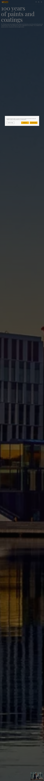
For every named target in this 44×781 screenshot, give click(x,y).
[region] (22, 121)
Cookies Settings (10, 122)
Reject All (25, 122)
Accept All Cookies (33, 122)
